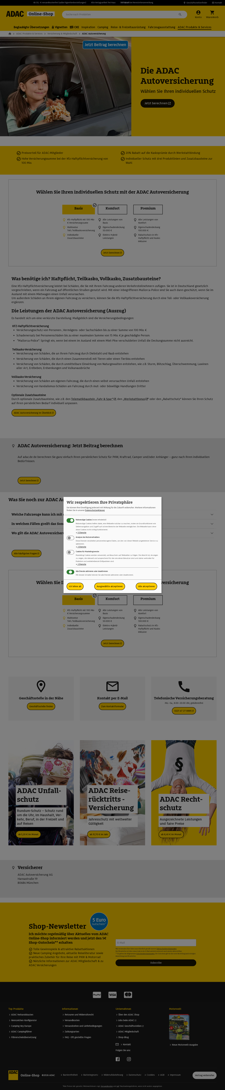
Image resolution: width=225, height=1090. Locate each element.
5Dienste (81, 532)
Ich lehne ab (75, 586)
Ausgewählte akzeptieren (110, 586)
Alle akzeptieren (146, 586)
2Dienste (81, 547)
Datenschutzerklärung (95, 510)
